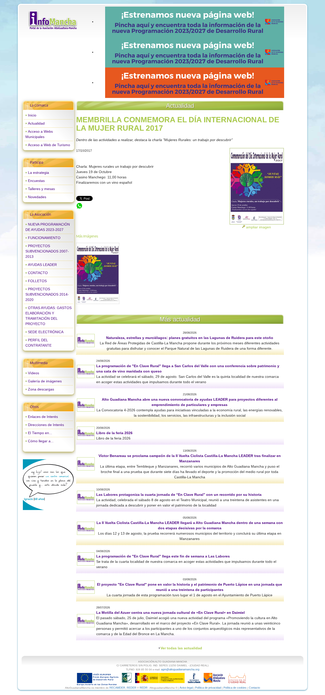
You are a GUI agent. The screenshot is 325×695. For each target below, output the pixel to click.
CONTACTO (38, 273)
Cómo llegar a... (41, 441)
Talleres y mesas (41, 189)
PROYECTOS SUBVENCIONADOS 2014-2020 (47, 294)
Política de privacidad (208, 687)
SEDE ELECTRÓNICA (45, 332)
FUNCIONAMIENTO (44, 238)
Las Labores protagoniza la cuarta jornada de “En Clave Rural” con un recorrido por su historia (179, 495)
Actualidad (36, 123)
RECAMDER (117, 687)
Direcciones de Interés (46, 425)
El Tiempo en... (40, 433)
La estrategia (38, 173)
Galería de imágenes (45, 381)
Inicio (32, 115)
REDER (131, 687)
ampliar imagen (258, 227)
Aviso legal (186, 687)
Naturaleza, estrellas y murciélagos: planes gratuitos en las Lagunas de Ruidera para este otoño (189, 338)
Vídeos (33, 373)
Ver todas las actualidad (181, 648)
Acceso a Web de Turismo (49, 145)
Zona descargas (41, 389)
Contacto (254, 687)
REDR (144, 687)
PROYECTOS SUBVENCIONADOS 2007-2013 (47, 251)
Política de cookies (235, 687)
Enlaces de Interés (43, 417)
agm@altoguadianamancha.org (180, 669)
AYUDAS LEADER (42, 265)
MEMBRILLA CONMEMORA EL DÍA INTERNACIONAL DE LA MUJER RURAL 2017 (142, 205)
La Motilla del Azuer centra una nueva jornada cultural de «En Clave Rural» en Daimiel (170, 613)
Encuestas (36, 181)
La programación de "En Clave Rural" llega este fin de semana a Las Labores (163, 556)
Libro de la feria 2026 (114, 433)
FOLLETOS (37, 281)
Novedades (37, 197)
